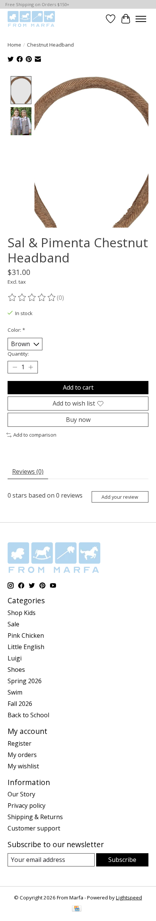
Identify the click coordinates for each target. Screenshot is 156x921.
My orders (22, 755)
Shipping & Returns (35, 817)
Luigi (15, 658)
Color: (16, 329)
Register (19, 743)
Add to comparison (34, 434)
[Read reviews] (32, 297)
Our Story (21, 794)
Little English (26, 647)
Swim (15, 692)
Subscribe (122, 859)
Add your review (119, 496)
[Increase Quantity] (31, 367)
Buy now (78, 419)
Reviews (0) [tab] (28, 471)
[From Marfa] (31, 19)
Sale (13, 624)
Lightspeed (129, 897)
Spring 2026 (25, 681)
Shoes (16, 669)
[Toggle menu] (140, 19)
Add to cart (78, 387)
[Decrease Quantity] (15, 367)
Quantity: (18, 353)
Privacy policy (26, 805)
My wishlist (23, 766)
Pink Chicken (26, 635)
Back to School (28, 715)
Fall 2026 (20, 703)
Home (14, 44)
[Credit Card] (76, 909)
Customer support (34, 828)
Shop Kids (22, 613)
